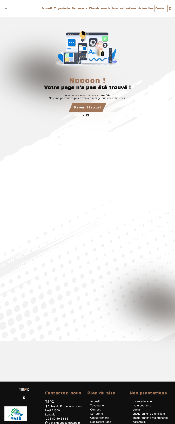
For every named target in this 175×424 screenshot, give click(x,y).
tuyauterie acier (143, 401)
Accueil (46, 8)
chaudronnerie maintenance (150, 417)
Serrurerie (79, 8)
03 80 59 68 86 (58, 418)
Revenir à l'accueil (87, 107)
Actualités (145, 8)
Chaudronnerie (99, 8)
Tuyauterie (62, 8)
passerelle (139, 421)
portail (137, 409)
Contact (161, 8)
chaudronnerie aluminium (149, 413)
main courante (142, 405)
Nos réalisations (124, 8)
